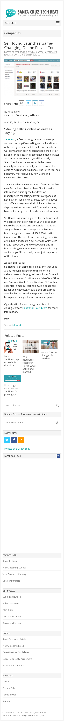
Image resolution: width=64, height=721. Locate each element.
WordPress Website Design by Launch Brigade (23, 715)
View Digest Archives (13, 645)
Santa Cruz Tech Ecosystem (27, 55)
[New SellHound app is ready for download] (12, 346)
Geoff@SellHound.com (34, 308)
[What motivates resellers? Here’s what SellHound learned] (31, 346)
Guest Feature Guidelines (16, 652)
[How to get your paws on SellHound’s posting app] (12, 378)
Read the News (10, 560)
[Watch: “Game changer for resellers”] (49, 344)
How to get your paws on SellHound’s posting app (11, 390)
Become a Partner (12, 623)
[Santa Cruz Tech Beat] (32, 13)
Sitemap (7, 701)
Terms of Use (9, 694)
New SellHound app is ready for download (12, 361)
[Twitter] (7, 440)
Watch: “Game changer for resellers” (49, 355)
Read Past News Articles (15, 639)
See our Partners (11, 580)
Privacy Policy (10, 688)
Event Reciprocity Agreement (17, 658)
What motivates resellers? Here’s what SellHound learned (29, 364)
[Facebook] (14, 440)
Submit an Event (11, 603)
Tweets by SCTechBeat (17, 448)
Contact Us (8, 681)
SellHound (9, 139)
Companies (51, 52)
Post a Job (8, 609)
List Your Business (12, 616)
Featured (8, 55)
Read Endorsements (13, 665)
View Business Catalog (14, 574)
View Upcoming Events (14, 567)
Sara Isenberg (37, 52)
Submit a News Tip (12, 596)
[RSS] (21, 440)
